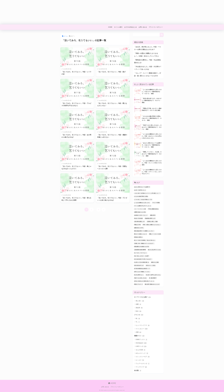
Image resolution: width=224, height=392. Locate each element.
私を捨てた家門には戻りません (153, 274)
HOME (110, 27)
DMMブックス (141, 339)
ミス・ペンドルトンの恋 (140, 209)
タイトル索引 (118, 27)
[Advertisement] (52, 12)
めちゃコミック (142, 353)
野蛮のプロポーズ (138, 284)
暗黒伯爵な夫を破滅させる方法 (141, 246)
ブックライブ (141, 367)
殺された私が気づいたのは (154, 249)
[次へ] (104, 210)
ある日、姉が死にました (140, 190)
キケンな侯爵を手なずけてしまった (142, 205)
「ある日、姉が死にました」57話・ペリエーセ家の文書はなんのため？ (147, 48)
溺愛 (138, 304)
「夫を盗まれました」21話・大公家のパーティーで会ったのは (147, 68)
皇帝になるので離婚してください (142, 271)
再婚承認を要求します (150, 218)
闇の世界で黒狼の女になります (152, 284)
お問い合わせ (143, 27)
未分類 (137, 370)
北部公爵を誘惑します (139, 221)
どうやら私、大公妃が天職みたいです (143, 199)
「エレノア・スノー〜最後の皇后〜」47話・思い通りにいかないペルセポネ (147, 74)
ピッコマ (140, 360)
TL (137, 322)
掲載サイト (139, 336)
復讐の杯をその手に (139, 227)
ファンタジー (142, 329)
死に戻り (140, 301)
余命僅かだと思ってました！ (141, 215)
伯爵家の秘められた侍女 (140, 212)
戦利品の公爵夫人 (138, 237)
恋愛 (138, 332)
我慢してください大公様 (155, 234)
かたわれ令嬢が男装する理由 (141, 196)
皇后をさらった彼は (150, 265)
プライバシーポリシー (156, 27)
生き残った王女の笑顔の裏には (141, 262)
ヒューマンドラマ (142, 325)
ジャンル (138, 315)
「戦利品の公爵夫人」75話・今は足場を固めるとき (147, 61)
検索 (162, 35)
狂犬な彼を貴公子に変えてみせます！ (143, 259)
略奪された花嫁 (155, 262)
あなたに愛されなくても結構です (142, 187)
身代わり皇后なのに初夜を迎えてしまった (144, 281)
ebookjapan (141, 343)
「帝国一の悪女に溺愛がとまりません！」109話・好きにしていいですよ (146, 55)
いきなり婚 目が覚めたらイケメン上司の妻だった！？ (147, 193)
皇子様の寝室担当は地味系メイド (142, 268)
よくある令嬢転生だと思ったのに (142, 202)
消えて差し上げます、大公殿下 (141, 256)
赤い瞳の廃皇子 (152, 278)
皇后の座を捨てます (139, 265)
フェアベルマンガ (142, 363)
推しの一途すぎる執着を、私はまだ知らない (144, 240)
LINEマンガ (141, 346)
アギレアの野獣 (156, 202)
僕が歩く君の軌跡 (138, 218)
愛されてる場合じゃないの (140, 234)
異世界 (139, 307)
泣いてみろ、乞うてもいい (140, 252)
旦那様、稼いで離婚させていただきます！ (144, 243)
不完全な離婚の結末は (153, 209)
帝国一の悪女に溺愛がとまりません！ (152, 224)
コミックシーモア (142, 356)
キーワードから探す (142, 297)
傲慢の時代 (152, 215)
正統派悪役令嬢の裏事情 (140, 249)
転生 (138, 311)
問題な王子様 (137, 224)
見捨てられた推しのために (140, 278)
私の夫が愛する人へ (139, 274)
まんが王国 (140, 350)
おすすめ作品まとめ (130, 27)
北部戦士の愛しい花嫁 (152, 221)
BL (138, 318)
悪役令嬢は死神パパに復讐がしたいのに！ (144, 231)
